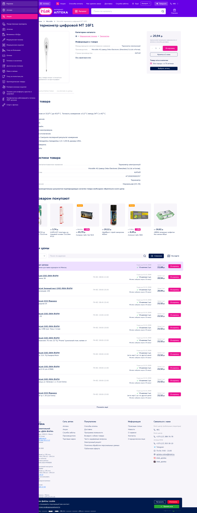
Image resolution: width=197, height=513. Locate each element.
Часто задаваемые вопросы (95, 439)
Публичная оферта (92, 448)
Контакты (132, 436)
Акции (65, 429)
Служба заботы (69, 432)
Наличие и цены (64, 91)
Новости (131, 429)
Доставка (88, 429)
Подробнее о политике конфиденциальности (42, 507)
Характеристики (46, 91)
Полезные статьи (135, 426)
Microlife (49, 21)
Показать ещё (102, 407)
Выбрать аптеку (164, 68)
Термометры (104, 36)
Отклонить (173, 502)
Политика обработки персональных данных (101, 445)
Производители (69, 436)
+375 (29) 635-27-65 (39, 487)
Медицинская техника (88, 36)
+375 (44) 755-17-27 (43, 440)
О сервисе (132, 432)
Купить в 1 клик (163, 54)
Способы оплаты (90, 426)
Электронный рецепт (92, 442)
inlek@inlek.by (41, 438)
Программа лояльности (93, 432)
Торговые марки (69, 439)
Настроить (160, 502)
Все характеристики (83, 58)
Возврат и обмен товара (94, 436)
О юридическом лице (136, 439)
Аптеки (66, 426)
